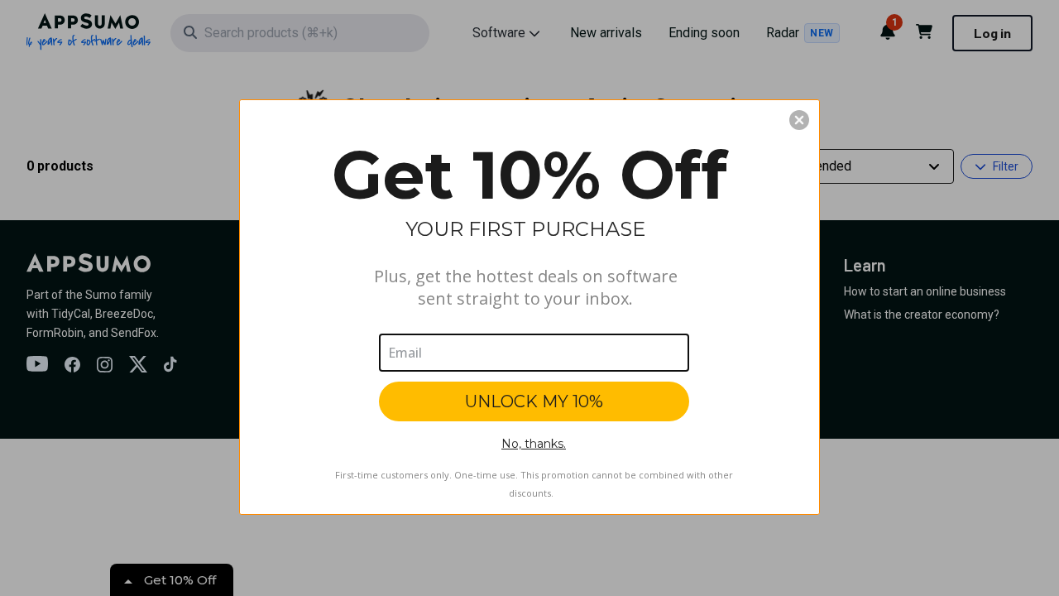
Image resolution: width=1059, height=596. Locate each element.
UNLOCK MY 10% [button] (534, 401)
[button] (799, 120)
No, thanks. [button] (533, 443)
